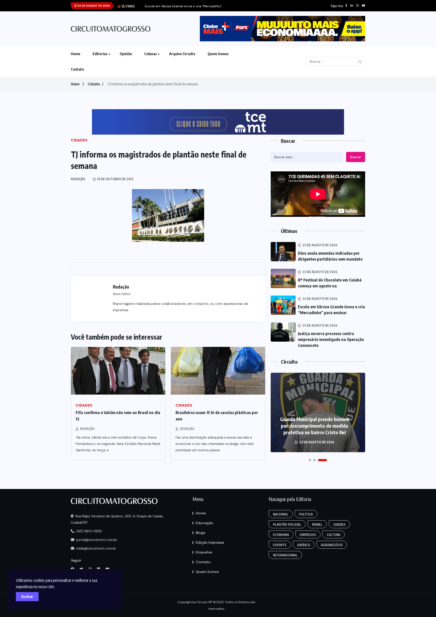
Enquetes (204, 552)
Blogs (200, 532)
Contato (77, 69)
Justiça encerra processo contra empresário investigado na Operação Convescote (331, 339)
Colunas (150, 54)
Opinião (126, 54)
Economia (281, 535)
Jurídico (303, 545)
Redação (87, 429)
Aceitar (27, 596)
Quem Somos (218, 54)
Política (306, 514)
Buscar (355, 157)
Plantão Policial (287, 524)
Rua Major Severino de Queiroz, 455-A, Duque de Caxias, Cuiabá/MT (117, 519)
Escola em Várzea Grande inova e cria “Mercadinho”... (184, 6)
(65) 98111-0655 (88, 531)
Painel (317, 524)
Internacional (285, 555)
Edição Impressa (210, 542)
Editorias (100, 54)
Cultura (333, 535)
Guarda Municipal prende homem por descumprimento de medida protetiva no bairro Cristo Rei (314, 425)
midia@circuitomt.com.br (95, 548)
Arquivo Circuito (182, 54)
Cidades (94, 84)
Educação (204, 523)
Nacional (280, 514)
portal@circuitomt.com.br (96, 540)
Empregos (308, 535)
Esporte (280, 545)
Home (75, 54)
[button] (310, 460)
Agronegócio (332, 545)
